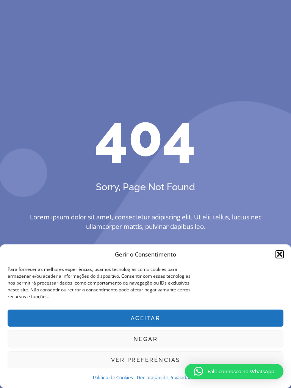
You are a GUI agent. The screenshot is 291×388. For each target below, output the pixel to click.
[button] (279, 254)
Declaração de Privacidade (166, 377)
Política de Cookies (113, 377)
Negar (145, 339)
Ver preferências (145, 360)
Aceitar (146, 318)
